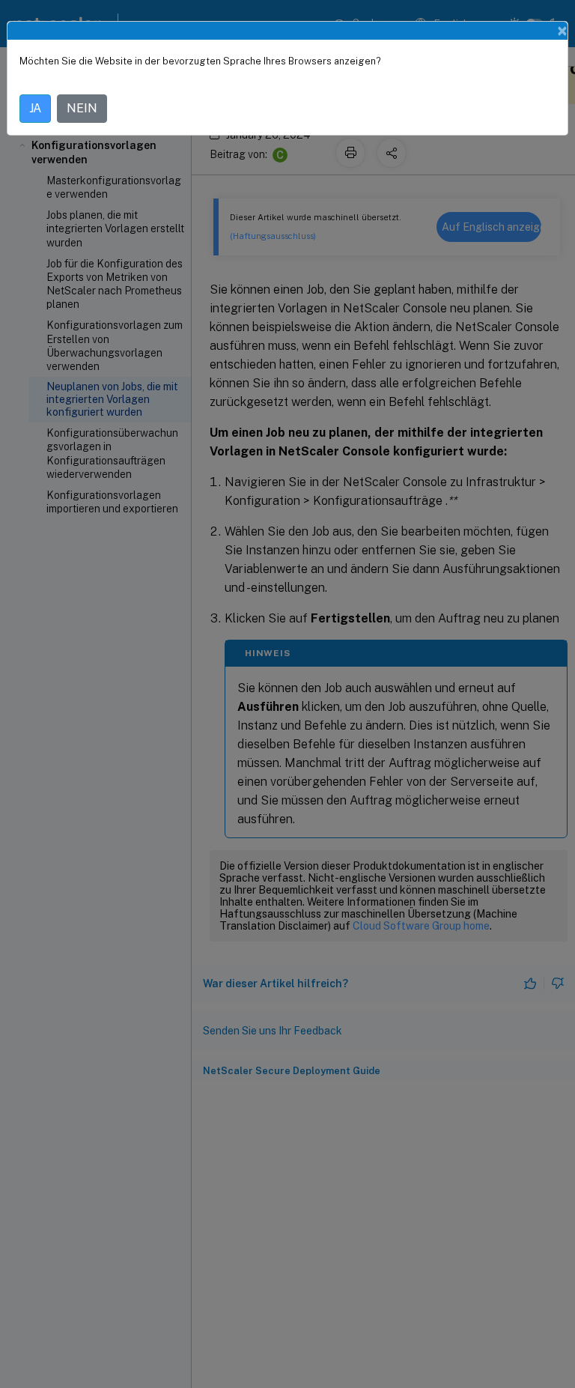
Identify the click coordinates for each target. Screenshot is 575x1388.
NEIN (82, 108)
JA (35, 108)
